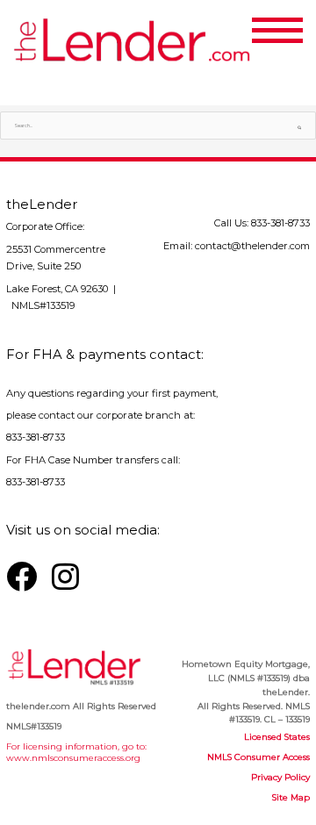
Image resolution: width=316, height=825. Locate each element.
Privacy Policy (280, 776)
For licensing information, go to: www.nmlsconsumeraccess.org (76, 752)
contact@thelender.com (252, 246)
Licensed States (277, 736)
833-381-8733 (280, 223)
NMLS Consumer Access (258, 756)
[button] (296, 27)
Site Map (291, 797)
